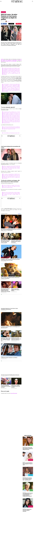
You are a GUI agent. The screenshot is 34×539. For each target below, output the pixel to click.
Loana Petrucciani (14, 393)
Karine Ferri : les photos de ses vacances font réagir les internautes (27, 510)
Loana (2, 59)
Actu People (30, 506)
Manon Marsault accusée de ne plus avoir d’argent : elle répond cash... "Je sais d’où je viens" (27, 478)
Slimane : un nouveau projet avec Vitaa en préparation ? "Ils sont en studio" (28, 463)
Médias (31, 444)
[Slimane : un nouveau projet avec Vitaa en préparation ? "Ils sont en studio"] (28, 456)
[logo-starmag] (17, 1)
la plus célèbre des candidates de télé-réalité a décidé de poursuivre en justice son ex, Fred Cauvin (11, 60)
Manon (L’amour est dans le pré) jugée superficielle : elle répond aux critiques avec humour (28, 448)
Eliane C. (8, 21)
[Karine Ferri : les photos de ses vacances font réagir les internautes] (28, 502)
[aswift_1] (17, 9)
